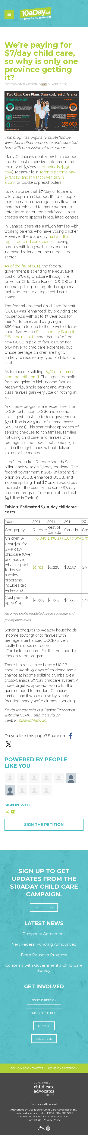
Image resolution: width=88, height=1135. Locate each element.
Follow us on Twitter (27, 1068)
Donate (44, 1025)
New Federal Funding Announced (44, 944)
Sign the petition (44, 1000)
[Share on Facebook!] (70, 735)
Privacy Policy (51, 1119)
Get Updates (44, 907)
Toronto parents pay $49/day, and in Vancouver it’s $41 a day (39, 177)
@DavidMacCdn (32, 720)
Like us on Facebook (62, 1068)
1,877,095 (72, 538)
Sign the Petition (44, 824)
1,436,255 (55, 538)
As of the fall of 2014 (22, 266)
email (53, 1104)
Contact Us (34, 1119)
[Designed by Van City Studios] (41, 1127)
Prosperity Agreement (44, 934)
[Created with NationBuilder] (48, 1127)
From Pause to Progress (44, 955)
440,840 (39, 538)
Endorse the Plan (44, 1013)
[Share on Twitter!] (8, 744)
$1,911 (37, 567)
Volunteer (44, 1038)
